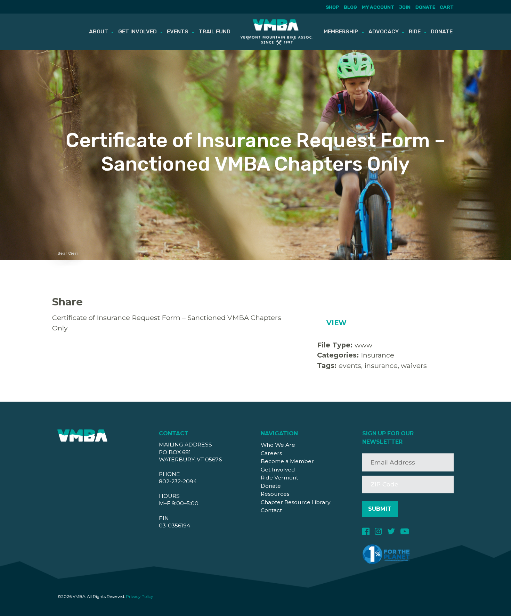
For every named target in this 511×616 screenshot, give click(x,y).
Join (405, 7)
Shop (332, 7)
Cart (447, 7)
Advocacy (383, 31)
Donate (425, 7)
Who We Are (278, 445)
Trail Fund (214, 31)
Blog (350, 7)
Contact (271, 510)
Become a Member (287, 461)
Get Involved (137, 31)
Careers (271, 453)
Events (177, 31)
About (98, 31)
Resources (275, 494)
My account (378, 7)
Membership (341, 31)
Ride (415, 31)
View (336, 323)
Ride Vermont (279, 477)
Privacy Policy (139, 596)
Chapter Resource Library (295, 502)
